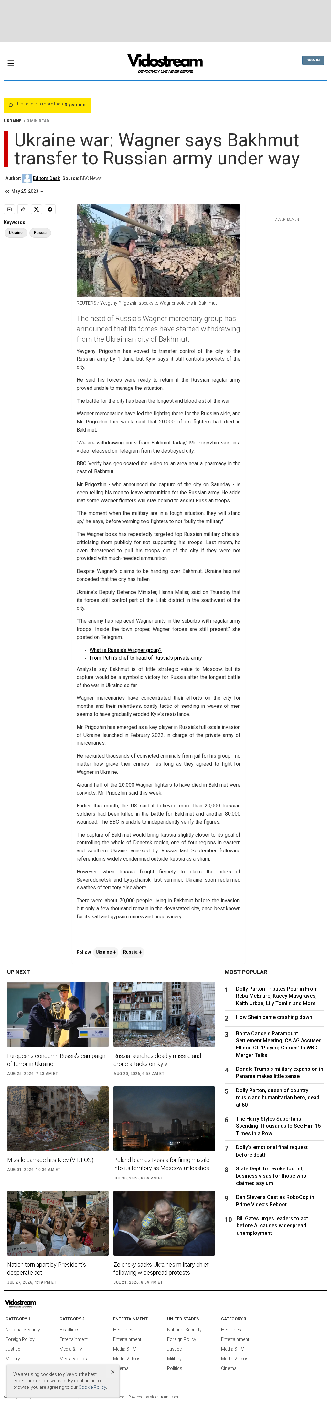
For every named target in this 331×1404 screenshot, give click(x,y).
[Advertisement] (165, 21)
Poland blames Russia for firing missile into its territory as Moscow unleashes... (162, 1164)
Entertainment (73, 1339)
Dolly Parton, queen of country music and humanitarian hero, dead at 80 (277, 1097)
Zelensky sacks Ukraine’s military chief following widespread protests (161, 1268)
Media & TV (70, 1349)
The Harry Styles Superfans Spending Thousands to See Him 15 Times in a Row (278, 1126)
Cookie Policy (92, 1387)
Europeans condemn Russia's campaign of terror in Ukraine (56, 1059)
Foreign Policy (20, 1339)
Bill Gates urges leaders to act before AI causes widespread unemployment (272, 1225)
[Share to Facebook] (50, 209)
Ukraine (104, 952)
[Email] (9, 209)
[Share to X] (36, 209)
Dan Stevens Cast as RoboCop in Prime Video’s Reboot (275, 1200)
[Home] (165, 65)
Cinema (121, 1368)
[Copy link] (22, 209)
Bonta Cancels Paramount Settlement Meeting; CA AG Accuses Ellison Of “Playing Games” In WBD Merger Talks (279, 1044)
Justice (12, 1349)
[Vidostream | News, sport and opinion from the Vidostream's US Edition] (38, 1303)
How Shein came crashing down (274, 1017)
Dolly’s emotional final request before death (272, 1150)
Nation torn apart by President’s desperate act (46, 1268)
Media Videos (73, 1358)
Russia (131, 952)
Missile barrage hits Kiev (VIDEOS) (50, 1160)
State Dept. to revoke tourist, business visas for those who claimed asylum (271, 1176)
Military (12, 1358)
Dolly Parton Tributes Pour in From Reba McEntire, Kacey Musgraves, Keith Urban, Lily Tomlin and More (277, 996)
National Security (22, 1329)
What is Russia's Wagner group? (126, 650)
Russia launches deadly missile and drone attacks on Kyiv (157, 1059)
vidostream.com (164, 1396)
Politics (174, 1368)
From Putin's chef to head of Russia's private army (146, 658)
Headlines (69, 1329)
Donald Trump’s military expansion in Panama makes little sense (279, 1072)
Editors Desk (46, 178)
